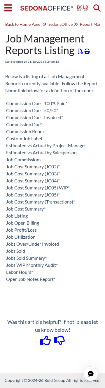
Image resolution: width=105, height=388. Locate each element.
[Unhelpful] (59, 342)
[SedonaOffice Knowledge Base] (54, 5)
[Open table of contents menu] (10, 7)
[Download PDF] (80, 51)
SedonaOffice (60, 24)
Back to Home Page (22, 24)
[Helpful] (46, 342)
